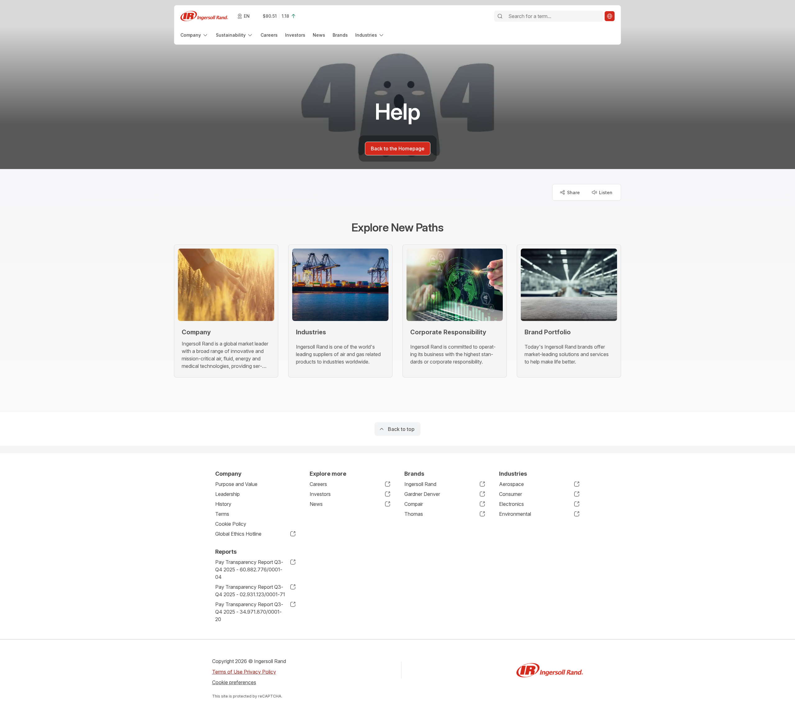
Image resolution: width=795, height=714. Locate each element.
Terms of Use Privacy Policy (244, 672)
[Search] (500, 16)
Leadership (227, 494)
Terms (222, 514)
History (223, 504)
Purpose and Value (236, 484)
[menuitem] (194, 35)
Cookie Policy (230, 524)
